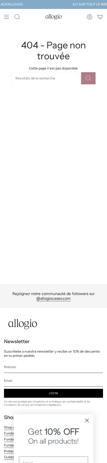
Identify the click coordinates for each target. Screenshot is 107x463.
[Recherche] (88, 78)
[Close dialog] (87, 363)
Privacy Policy (63, 444)
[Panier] (100, 17)
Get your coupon (53, 421)
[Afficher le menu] (6, 17)
